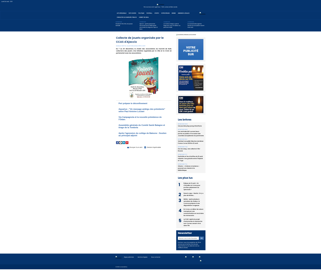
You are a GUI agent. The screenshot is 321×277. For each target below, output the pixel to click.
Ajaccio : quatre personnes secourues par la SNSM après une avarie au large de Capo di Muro (148, 26)
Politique (141, 13)
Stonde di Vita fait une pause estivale (124, 24)
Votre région (165, 13)
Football (149, 13)
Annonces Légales (184, 13)
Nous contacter (155, 261)
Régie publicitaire (129, 261)
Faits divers (132, 13)
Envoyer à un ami (135, 147)
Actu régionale (121, 13)
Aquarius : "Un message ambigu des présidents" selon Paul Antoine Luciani (142, 110)
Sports (156, 13)
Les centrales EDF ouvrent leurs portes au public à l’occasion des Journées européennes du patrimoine (191, 137)
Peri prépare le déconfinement (133, 103)
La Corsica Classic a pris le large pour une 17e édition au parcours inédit (172, 25)
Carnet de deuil (144, 17)
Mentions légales (143, 261)
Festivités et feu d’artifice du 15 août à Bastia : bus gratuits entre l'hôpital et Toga (190, 162)
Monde (174, 13)
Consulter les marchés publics (127, 17)
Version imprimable (153, 147)
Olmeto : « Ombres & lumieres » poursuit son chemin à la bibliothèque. (188, 172)
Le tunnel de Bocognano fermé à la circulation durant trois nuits (196, 25)
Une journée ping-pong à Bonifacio (190, 130)
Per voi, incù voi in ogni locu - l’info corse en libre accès (160, 7)
